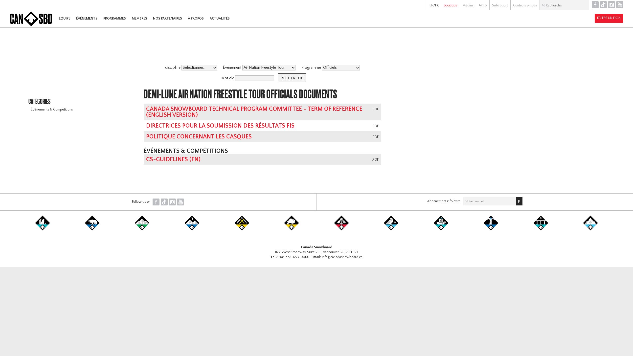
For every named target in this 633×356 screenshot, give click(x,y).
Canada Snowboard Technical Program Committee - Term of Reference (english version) (254, 112)
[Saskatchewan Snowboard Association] (241, 229)
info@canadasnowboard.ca (342, 257)
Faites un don (609, 18)
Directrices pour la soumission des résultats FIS (220, 126)
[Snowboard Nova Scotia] (490, 229)
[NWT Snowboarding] (92, 229)
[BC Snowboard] (142, 229)
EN (431, 5)
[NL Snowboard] (590, 229)
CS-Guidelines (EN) (173, 159)
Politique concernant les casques (199, 137)
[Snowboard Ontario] (341, 229)
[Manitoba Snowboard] (291, 229)
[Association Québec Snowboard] (391, 229)
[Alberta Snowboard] (191, 229)
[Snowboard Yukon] (42, 229)
